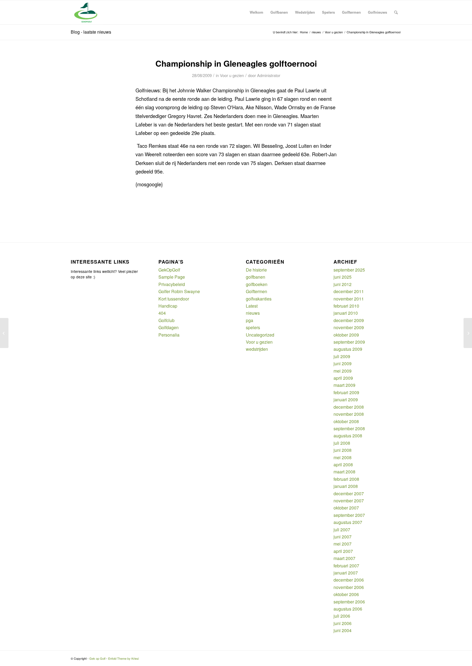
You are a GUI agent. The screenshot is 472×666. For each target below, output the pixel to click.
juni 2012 (343, 284)
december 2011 (349, 291)
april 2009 (343, 378)
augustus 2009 (348, 349)
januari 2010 (346, 313)
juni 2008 (343, 450)
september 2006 (349, 602)
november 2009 (349, 327)
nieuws (253, 313)
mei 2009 (343, 371)
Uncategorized (260, 335)
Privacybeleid (171, 284)
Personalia (168, 335)
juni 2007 (343, 537)
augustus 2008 (348, 435)
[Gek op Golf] (87, 12)
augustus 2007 (348, 522)
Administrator (268, 75)
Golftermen (256, 291)
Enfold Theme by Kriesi (123, 658)
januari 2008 (346, 486)
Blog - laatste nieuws (91, 32)
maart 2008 (344, 471)
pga (249, 320)
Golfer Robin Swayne (179, 291)
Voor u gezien (232, 75)
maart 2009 (344, 385)
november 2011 (349, 299)
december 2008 (349, 407)
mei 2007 (343, 544)
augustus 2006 (348, 609)
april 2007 (343, 551)
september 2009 (349, 342)
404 (162, 313)
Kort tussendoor (173, 299)
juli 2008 (342, 443)
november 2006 (349, 587)
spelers (253, 327)
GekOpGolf (169, 270)
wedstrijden (257, 349)
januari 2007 (346, 573)
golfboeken (256, 284)
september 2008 (349, 428)
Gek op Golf (97, 658)
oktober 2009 (346, 335)
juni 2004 (343, 630)
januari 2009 (346, 399)
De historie (256, 270)
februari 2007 (346, 565)
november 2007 (349, 500)
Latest (252, 306)
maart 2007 (344, 558)
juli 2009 (342, 356)
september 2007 (349, 515)
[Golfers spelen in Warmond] (4, 333)
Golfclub (166, 320)
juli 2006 (342, 616)
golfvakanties (259, 299)
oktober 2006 (346, 594)
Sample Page (171, 277)
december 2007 (349, 493)
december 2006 (349, 580)
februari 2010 (346, 306)
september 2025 (349, 270)
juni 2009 (343, 363)
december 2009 (349, 320)
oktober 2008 (346, 421)
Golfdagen (168, 327)
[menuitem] (256, 12)
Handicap (167, 306)
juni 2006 (343, 623)
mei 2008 (343, 457)
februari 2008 (346, 479)
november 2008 (349, 414)
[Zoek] (396, 12)
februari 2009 (346, 392)
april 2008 (343, 464)
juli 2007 (342, 529)
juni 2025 (343, 277)
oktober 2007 (346, 508)
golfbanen (255, 277)
